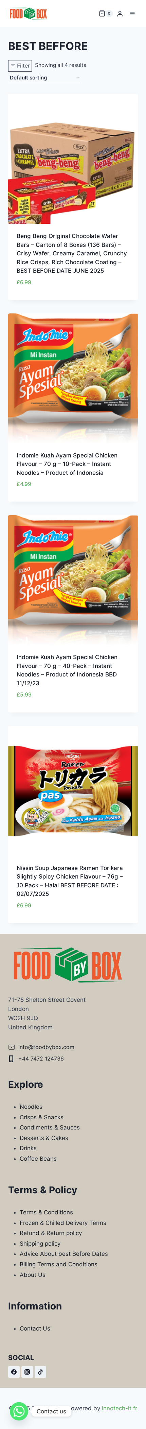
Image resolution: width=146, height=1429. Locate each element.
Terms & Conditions (46, 1212)
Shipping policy (40, 1243)
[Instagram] (27, 1372)
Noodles (31, 1106)
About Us (32, 1274)
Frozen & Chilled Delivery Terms (63, 1222)
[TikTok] (40, 1372)
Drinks (28, 1148)
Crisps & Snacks (41, 1117)
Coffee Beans (38, 1158)
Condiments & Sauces (50, 1127)
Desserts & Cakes (44, 1138)
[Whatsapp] (19, 1411)
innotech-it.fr (119, 1408)
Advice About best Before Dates (64, 1253)
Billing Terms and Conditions (58, 1264)
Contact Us (35, 1328)
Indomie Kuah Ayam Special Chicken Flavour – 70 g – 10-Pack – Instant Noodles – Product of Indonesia (67, 464)
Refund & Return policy (51, 1233)
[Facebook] (14, 1372)
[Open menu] (132, 13)
